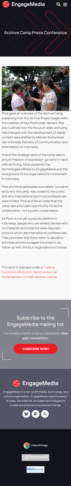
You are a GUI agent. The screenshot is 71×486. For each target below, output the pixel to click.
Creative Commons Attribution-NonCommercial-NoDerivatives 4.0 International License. (30, 272)
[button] (58, 4)
